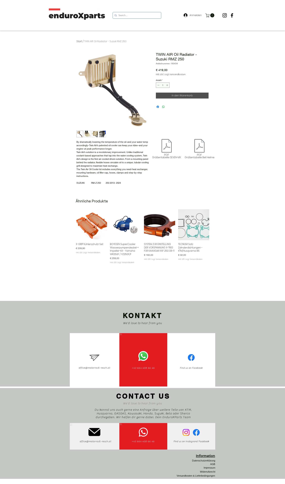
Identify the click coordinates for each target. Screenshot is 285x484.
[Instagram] (225, 15)
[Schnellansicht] (91, 224)
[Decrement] (158, 85)
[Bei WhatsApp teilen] (163, 107)
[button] (210, 15)
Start (79, 41)
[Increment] (167, 85)
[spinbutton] (163, 85)
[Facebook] (232, 15)
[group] (142, 236)
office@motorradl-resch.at (94, 367)
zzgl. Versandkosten (175, 74)
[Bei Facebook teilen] (158, 107)
